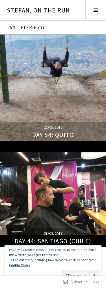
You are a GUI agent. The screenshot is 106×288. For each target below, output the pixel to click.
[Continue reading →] (53, 88)
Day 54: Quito (53, 135)
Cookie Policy (19, 265)
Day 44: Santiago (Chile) (53, 241)
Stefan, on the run (38, 10)
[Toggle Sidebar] (95, 10)
